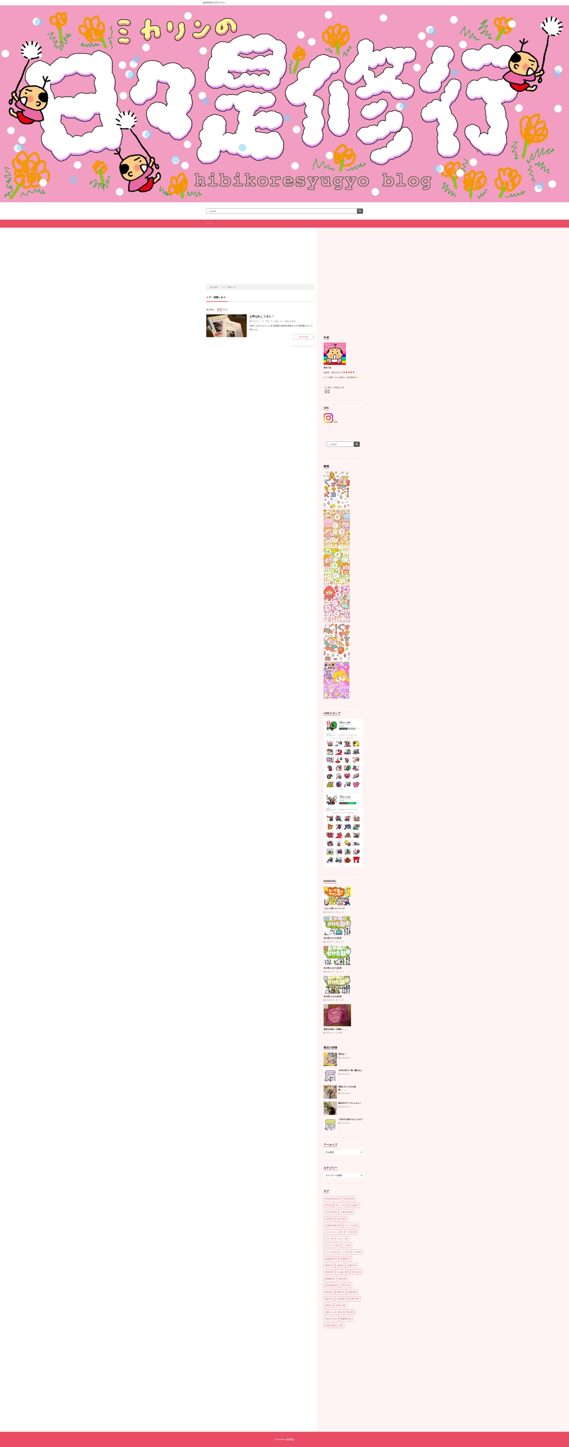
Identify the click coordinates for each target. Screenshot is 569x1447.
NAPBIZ (290, 1439)
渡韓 (341, 1292)
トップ (209, 223)
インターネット (334, 1232)
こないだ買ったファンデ (334, 908)
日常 (345, 1285)
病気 (352, 1292)
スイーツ (343, 1238)
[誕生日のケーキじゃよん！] (330, 1108)
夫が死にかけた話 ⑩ (332, 996)
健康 (329, 1265)
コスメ (329, 1238)
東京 (329, 1292)
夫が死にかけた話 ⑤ (332, 938)
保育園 (345, 1258)
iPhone (349, 1198)
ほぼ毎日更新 (333, 1225)
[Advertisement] (260, 260)
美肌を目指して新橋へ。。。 (336, 1029)
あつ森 (354, 1205)
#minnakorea (333, 1198)
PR (328, 1205)
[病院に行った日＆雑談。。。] (330, 1092)
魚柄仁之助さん (334, 1325)
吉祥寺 (351, 1265)
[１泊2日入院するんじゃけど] (330, 1124)
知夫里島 (342, 1298)
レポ (357, 1252)
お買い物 (346, 1212)
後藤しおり (278, 321)
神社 (355, 1298)
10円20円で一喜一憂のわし (350, 1070)
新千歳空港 (331, 1285)
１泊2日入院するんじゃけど (350, 1119)
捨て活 (356, 1272)
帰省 (329, 1272)
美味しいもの (333, 1312)
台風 (340, 1265)
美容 (350, 1312)
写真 (267, 321)
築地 (328, 1305)
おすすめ (331, 1212)
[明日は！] (330, 1059)
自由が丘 (331, 1318)
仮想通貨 (331, 1258)
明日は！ (342, 1054)
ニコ (346, 1245)
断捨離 (330, 1278)
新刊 (343, 1278)
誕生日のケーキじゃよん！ (350, 1103)
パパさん (331, 1252)
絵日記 (340, 1305)
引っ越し (343, 1272)
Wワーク (340, 1205)
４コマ (341, 912)
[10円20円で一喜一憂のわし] (330, 1075)
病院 (329, 1298)
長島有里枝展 (290, 321)
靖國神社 (346, 1318)
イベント (351, 1225)
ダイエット (332, 1245)
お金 (329, 1218)
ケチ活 (351, 1232)
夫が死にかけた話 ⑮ (332, 968)
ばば (341, 1218)
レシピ (345, 1252)
